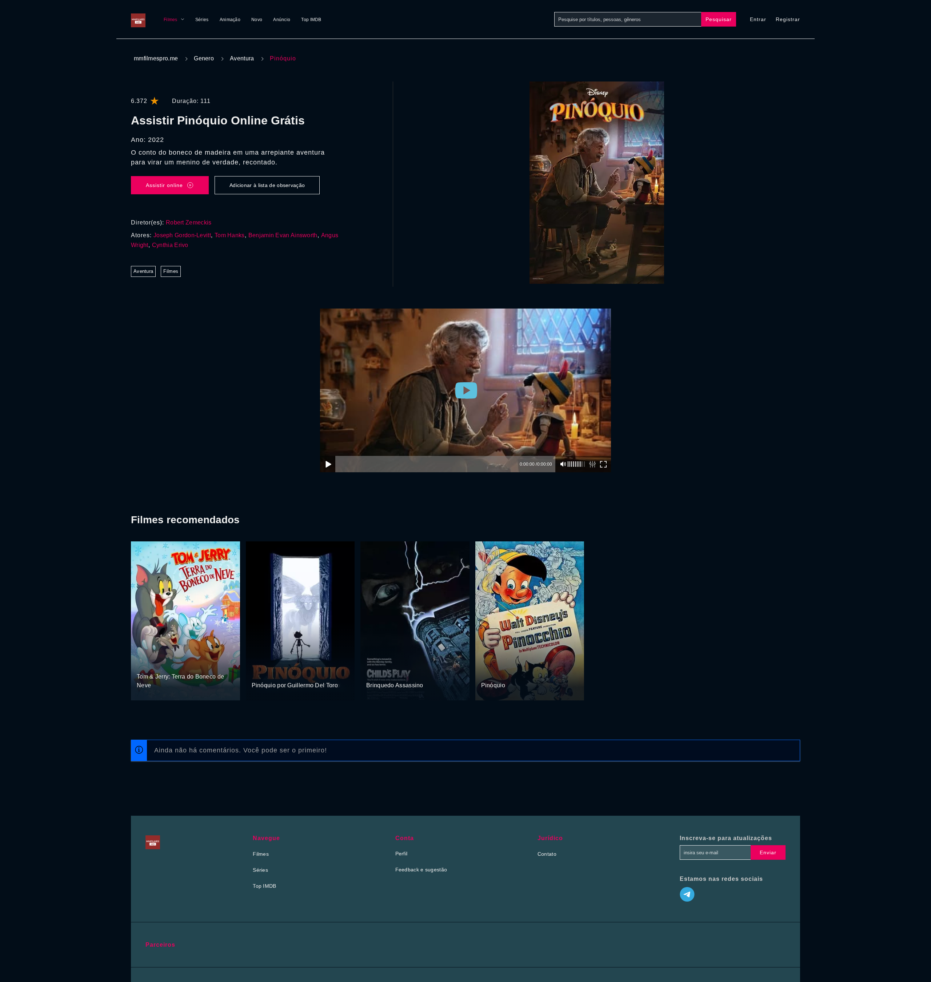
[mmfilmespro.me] (140, 19)
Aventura (242, 58)
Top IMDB (311, 19)
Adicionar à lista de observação (267, 185)
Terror (374, 671)
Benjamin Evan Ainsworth (282, 235)
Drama (260, 671)
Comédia (170, 662)
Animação (230, 19)
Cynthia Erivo (170, 245)
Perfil (401, 853)
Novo (256, 19)
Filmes (170, 19)
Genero (204, 58)
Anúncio (281, 19)
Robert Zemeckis (189, 222)
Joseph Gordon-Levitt (182, 235)
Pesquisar (719, 19)
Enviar (768, 852)
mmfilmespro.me (156, 58)
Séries (202, 19)
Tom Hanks (230, 235)
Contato (547, 854)
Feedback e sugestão (421, 869)
